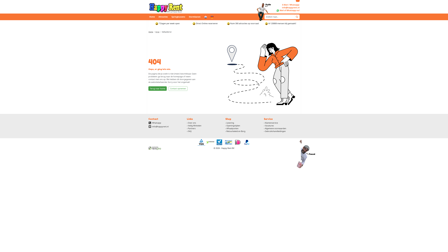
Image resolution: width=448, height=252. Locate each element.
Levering (230, 123)
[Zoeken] (297, 16)
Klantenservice (271, 123)
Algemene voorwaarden (275, 128)
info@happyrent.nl (160, 126)
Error (157, 32)
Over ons (192, 123)
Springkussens (178, 17)
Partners (192, 128)
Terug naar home (157, 88)
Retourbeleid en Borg (235, 131)
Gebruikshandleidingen (275, 131)
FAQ (190, 131)
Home (152, 17)
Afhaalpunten (232, 128)
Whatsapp (156, 123)
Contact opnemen (178, 88)
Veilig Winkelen (194, 125)
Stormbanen (195, 17)
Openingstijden (233, 125)
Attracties (163, 17)
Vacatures (269, 125)
